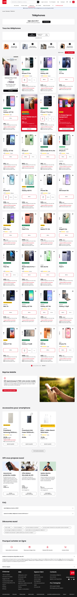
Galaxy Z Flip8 (64, 306)
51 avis (11, 153)
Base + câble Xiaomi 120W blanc (48, 431)
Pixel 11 (61, 267)
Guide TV (4, 584)
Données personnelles (40, 594)
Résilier (35, 585)
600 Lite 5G (44, 267)
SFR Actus (4, 588)
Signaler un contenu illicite (23, 589)
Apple (60, 559)
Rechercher (38, 2)
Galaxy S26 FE (27, 190)
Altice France (72, 594)
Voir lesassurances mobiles (10, 494)
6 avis (49, 271)
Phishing (19, 587)
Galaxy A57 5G (46, 306)
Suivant (43, 365)
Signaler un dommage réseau (56, 579)
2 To (53, 119)
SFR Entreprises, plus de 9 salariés (56, 588)
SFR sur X (71, 579)
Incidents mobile (21, 581)
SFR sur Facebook (69, 579)
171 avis (49, 193)
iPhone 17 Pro (26, 73)
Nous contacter (53, 577)
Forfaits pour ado (59, 5)
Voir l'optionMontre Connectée (48, 494)
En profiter (10, 90)
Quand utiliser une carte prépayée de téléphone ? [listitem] (35, 530)
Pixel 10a (6, 267)
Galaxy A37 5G (8, 112)
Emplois (64, 594)
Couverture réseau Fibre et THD (8, 582)
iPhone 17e (62, 344)
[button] (17, 88)
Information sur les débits (7, 576)
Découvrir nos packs (66, 129)
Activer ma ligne (37, 579)
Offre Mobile (8, 11)
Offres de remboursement (39, 583)
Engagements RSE (5, 578)
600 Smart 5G (64, 190)
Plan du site (15, 594)
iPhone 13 (62, 151)
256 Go (24, 80)
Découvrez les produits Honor (70, 47)
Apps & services (44, 2)
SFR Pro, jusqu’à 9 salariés (55, 586)
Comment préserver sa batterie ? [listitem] (32, 527)
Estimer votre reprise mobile (9, 390)
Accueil (3, 11)
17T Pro (61, 73)
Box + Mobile (38, 5)
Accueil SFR (4, 2)
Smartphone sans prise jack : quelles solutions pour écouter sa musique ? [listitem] (19, 532)
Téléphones (31, 5)
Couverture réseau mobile (7, 580)
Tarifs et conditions (6, 574)
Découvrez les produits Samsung (32, 47)
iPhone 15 (6, 190)
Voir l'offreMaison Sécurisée (29, 494)
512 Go (52, 79)
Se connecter (46, 21)
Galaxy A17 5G (8, 151)
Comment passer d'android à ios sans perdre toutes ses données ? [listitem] (56, 527)
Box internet (16, 5)
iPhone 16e (44, 190)
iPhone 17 (25, 151)
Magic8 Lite (63, 229)
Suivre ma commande (38, 577)
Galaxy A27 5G (27, 306)
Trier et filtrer (70, 52)
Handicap (4, 586)
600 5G (43, 344)
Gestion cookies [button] (31, 594)
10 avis (67, 231)
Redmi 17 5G (7, 344)
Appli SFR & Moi (37, 575)
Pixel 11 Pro (25, 229)
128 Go (10, 118)
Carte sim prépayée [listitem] (18, 527)
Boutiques (63, 2)
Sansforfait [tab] (47, 35)
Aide (58, 2)
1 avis (10, 114)
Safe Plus (6, 229)
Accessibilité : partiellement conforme (53, 594)
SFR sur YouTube (74, 579)
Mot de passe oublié (22, 577)
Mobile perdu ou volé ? (22, 575)
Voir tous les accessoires (38, 451)
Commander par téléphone (55, 575)
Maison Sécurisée (46, 5)
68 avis (67, 153)
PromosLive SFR (37, 587)
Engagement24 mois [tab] (40, 35)
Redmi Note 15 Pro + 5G (28, 268)
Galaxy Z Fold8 (27, 344)
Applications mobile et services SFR (25, 583)
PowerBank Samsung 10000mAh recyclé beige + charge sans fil (10, 431)
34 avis (68, 346)
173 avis (49, 114)
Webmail (70, 2)
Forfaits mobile (24, 5)
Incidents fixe (21, 579)
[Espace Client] (73, 2)
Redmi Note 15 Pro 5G (48, 151)
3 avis (11, 434)
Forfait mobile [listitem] (7, 527)
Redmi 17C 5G (45, 229)
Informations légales (6, 594)
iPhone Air (60, 560)
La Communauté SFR (22, 585)
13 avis (48, 434)
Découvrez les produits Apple (14, 47)
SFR (72, 573)
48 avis (30, 271)
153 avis (30, 75)
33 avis (49, 75)
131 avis (30, 153)
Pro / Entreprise (52, 2)
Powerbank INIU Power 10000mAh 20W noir (28, 431)
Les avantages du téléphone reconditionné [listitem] (13, 530)
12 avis (49, 308)
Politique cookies (22, 594)
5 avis (48, 153)
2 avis (11, 231)
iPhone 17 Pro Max (47, 112)
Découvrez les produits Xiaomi (51, 47)
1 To (50, 118)
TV (52, 5)
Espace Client (73, 2)
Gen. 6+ (6, 306)
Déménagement (37, 581)
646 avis (12, 193)
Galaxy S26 (44, 73)
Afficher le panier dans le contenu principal (67, 2)
